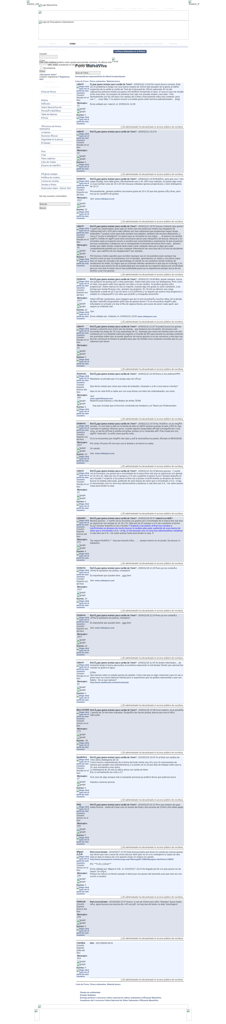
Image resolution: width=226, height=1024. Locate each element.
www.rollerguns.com (104, 199)
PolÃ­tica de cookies (50, 177)
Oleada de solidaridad (90, 992)
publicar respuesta (89, 76)
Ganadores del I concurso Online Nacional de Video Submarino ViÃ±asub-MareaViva (119, 1000)
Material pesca (113, 81)
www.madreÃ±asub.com (101, 398)
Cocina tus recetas (50, 181)
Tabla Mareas (119, 8)
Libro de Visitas (48, 162)
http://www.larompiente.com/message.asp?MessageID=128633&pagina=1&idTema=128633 (132, 859)
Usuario (43, 54)
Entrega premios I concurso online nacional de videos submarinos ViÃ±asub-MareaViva (120, 998)
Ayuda (122, 76)
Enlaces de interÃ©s (51, 165)
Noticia (44, 100)
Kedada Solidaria (88, 995)
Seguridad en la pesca (52, 139)
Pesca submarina (98, 81)
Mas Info (91, 65)
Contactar (169, 8)
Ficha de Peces (48, 92)
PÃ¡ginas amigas (49, 174)
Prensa (173, 44)
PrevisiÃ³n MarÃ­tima (51, 111)
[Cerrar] (116, 60)
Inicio (102, 8)
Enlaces (152, 8)
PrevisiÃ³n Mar (135, 8)
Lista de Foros (82, 81)
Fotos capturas (113, 44)
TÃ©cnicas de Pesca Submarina (50, 127)
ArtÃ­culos (45, 104)
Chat (43, 155)
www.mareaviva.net (114, 1013)
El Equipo (45, 143)
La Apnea (45, 132)
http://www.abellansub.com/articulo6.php (109, 682)
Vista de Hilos (104, 76)
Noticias (92, 44)
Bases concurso (133, 44)
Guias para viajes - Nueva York (56, 188)
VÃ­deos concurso (153, 44)
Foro (73, 44)
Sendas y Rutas (48, 184)
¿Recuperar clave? (48, 74)
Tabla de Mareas (49, 114)
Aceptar (99, 65)
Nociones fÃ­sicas (49, 136)
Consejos (114, 76)
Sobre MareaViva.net (51, 107)
